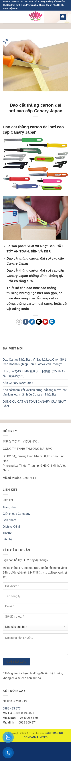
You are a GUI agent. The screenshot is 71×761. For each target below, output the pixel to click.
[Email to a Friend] (39, 322)
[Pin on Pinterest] (45, 322)
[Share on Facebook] (26, 322)
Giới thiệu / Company (16, 513)
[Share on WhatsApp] (19, 322)
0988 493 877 (12, 708)
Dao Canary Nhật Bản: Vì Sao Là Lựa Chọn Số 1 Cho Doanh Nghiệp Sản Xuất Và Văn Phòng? (34, 362)
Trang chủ (9, 507)
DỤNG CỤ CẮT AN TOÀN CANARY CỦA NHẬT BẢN (34, 404)
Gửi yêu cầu (16, 661)
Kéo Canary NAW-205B (18, 382)
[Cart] (63, 17)
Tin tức (7, 533)
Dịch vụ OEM (11, 526)
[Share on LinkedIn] (52, 322)
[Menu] (5, 16)
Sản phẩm (9, 520)
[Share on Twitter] (32, 322)
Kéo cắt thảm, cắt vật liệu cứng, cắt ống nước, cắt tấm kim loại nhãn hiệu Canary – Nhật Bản (34, 392)
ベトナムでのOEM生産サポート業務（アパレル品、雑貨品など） (34, 373)
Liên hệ (7, 539)
